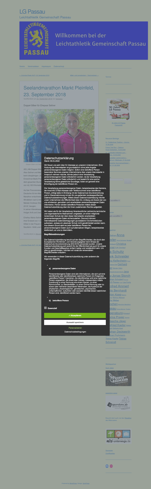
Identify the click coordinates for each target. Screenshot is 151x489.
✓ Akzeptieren (75, 315)
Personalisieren (75, 328)
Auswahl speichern (75, 322)
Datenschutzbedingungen (75, 332)
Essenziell (52, 308)
